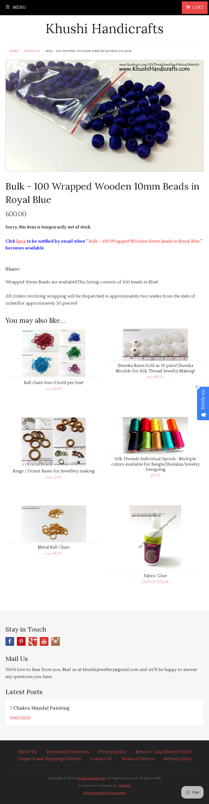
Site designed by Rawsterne (104, 793)
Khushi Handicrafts (104, 28)
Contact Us (101, 758)
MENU (19, 7)
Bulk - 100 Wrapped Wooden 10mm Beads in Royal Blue (89, 51)
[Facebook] (9, 641)
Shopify (124, 785)
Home (14, 51)
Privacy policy (113, 751)
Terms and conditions (67, 751)
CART (198, 7)
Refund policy (178, 758)
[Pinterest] (21, 641)
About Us (27, 751)
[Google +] (32, 641)
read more (20, 717)
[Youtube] (44, 641)
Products (32, 51)
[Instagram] (55, 641)
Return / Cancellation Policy (164, 751)
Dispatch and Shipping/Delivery (49, 758)
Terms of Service (138, 758)
